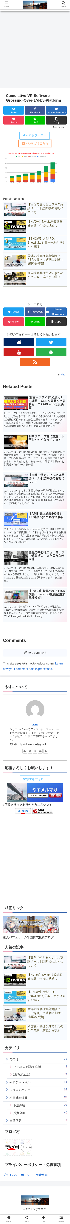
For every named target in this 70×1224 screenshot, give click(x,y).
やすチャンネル (38, 1082)
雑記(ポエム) (40, 1074)
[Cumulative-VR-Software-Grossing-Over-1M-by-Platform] (42, 848)
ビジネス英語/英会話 (40, 1066)
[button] (62, 664)
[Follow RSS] (35, 362)
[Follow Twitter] (51, 342)
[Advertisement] (35, 51)
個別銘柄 (40, 1105)
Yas (35, 724)
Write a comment (35, 652)
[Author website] (19, 342)
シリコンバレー (38, 1089)
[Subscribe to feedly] (51, 352)
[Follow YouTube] (19, 352)
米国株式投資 (38, 1097)
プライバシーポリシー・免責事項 (25, 1174)
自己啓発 (38, 1120)
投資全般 (40, 1113)
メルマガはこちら (37, 143)
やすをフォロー (36, 135)
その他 (38, 1059)
